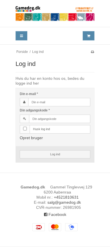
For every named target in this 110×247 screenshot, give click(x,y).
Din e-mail (29, 94)
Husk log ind (41, 129)
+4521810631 (66, 197)
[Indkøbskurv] (88, 35)
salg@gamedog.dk (64, 202)
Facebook (56, 214)
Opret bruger (31, 138)
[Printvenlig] (92, 52)
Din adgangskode (35, 110)
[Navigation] (21, 35)
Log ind (55, 154)
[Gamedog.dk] (55, 13)
